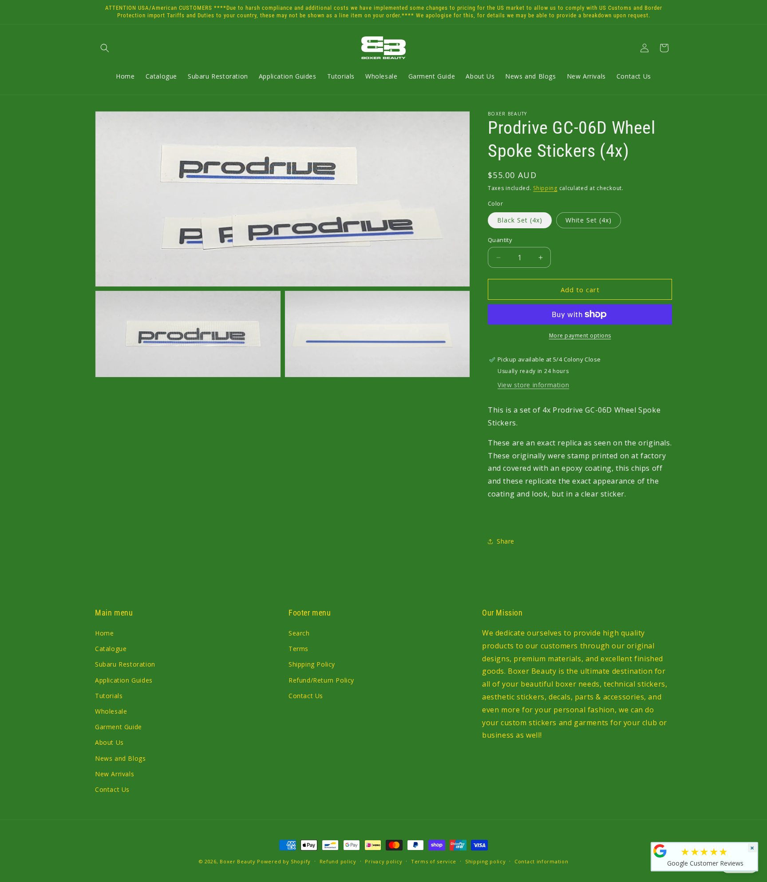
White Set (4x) (588, 220)
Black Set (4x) (519, 220)
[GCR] (660, 851)
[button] (105, 48)
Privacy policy (383, 861)
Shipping (545, 188)
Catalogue (111, 648)
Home (104, 633)
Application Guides (124, 680)
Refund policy (338, 861)
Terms (298, 648)
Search (299, 633)
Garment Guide (118, 727)
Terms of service (433, 861)
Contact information (541, 861)
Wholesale (111, 711)
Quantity (500, 240)
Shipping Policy (312, 664)
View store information (533, 385)
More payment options (580, 335)
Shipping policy (485, 861)
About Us (109, 742)
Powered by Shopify (284, 861)
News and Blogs (120, 758)
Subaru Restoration (125, 664)
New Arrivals (114, 774)
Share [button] (505, 541)
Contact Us (112, 789)
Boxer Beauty (237, 861)
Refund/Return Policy (321, 680)
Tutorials (109, 695)
